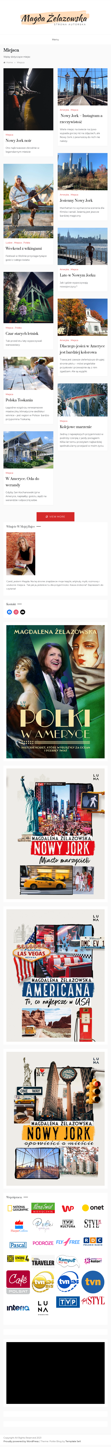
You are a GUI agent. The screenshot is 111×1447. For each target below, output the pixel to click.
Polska (26, 242)
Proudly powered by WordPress (21, 1441)
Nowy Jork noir (18, 140)
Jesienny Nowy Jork (76, 200)
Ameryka (64, 110)
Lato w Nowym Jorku (77, 275)
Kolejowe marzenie (76, 427)
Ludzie (9, 242)
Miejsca (9, 135)
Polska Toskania (19, 400)
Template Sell (73, 1441)
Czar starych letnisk (22, 333)
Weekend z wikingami (24, 248)
